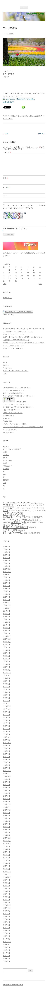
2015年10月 (7, 911)
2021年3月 (6, 729)
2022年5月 (6, 689)
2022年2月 (6, 698)
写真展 (5, 463)
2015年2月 (6, 933)
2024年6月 (6, 619)
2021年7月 (6, 717)
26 (28, 278)
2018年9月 (6, 813)
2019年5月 (6, 790)
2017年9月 (6, 846)
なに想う (6, 365)
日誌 (4, 483)
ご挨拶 (5, 452)
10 (16, 272)
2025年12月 (7, 569)
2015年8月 (6, 916)
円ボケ (7, 519)
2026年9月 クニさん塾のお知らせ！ (15, 371)
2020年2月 (6, 765)
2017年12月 (7, 838)
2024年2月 (6, 631)
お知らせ (6, 446)
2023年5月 (6, 656)
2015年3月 (6, 930)
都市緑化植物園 (13, 532)
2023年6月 (6, 653)
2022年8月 (6, 681)
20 (34, 275)
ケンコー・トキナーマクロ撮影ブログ (16, 404)
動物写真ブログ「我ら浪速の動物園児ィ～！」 (19, 407)
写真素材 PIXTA (20, 401)
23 (9, 278)
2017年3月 (6, 863)
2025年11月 (7, 572)
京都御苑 (29, 517)
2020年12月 (7, 737)
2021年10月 (7, 709)
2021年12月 (7, 703)
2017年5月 (6, 858)
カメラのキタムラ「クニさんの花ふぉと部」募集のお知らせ (23, 329)
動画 (4, 474)
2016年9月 (6, 880)
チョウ (24, 508)
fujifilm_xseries (10, 502)
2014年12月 (7, 939)
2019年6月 (6, 787)
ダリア (5, 508)
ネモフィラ (34, 508)
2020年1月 (6, 768)
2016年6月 (6, 888)
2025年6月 (6, 586)
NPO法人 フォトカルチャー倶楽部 (14, 424)
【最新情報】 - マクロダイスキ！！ (17, 331)
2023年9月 (6, 645)
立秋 (4, 373)
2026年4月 (6, 558)
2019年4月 (6, 793)
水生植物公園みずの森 (35, 523)
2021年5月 (6, 723)
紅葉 (8, 524)
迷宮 (5, 133)
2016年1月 (6, 902)
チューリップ (22, 116)
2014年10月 (7, 944)
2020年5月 (6, 757)
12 (28, 272)
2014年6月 (6, 956)
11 (21, 272)
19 (28, 275)
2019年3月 (6, 796)
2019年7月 (6, 785)
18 (22, 275)
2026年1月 (6, 566)
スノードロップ (37, 505)
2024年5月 (6, 622)
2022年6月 (6, 687)
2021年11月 (7, 706)
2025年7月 (6, 583)
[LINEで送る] (23, 107)
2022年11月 (7, 673)
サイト (5, 196)
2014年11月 (7, 942)
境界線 (41, 133)
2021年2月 (6, 731)
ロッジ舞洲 (41, 510)
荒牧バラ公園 (9, 530)
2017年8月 (6, 849)
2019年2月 (6, 799)
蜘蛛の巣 (20, 530)
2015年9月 (6, 914)
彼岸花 (37, 520)
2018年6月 (6, 821)
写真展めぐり (7, 466)
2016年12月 (7, 872)
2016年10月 (7, 877)
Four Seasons (7, 421)
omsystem (24, 502)
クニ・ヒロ (16, 334)
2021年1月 (6, 734)
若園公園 (32, 527)
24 (16, 278)
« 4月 (4, 284)
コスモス (8, 505)
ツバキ (28, 508)
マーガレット (26, 510)
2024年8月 (6, 614)
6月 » (40, 284)
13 (34, 272)
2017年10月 (7, 844)
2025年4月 (6, 591)
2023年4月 (6, 659)
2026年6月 (6, 552)
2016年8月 (6, 883)
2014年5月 (6, 958)
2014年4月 (6, 961)
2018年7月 (6, 818)
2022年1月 (6, 701)
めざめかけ (6, 334)
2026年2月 (6, 563)
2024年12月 (7, 603)
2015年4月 (6, 928)
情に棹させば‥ (8, 432)
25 (22, 278)
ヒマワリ (13, 510)
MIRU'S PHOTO (8, 415)
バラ (5, 510)
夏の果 (5, 362)
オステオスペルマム (37, 503)
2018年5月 (6, 824)
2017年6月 (6, 855)
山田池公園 (30, 520)
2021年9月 (6, 712)
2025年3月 (6, 594)
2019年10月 (7, 776)
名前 (5, 178)
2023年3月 (6, 661)
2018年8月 (6, 816)
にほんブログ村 (8, 102)
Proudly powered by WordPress (13, 985)
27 (34, 278)
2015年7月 (6, 919)
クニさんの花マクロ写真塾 (12, 449)
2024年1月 (6, 633)
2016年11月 (7, 874)
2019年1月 (6, 802)
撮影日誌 (6, 480)
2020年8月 (6, 748)
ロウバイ (34, 510)
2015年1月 (6, 936)
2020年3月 (6, 762)
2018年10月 (7, 810)
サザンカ (18, 505)
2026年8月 (6, 546)
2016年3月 (6, 897)
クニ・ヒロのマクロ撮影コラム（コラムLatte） (19, 396)
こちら (38, 253)
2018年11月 (7, 807)
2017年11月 (7, 841)
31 (16, 281)
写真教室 (6, 469)
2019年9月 (6, 779)
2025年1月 (6, 600)
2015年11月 (7, 908)
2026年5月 (6, 555)
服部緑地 (16, 522)
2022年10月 (7, 675)
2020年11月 (7, 740)
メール (6, 187)
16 (9, 275)
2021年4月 (6, 726)
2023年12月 (7, 636)
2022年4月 (6, 692)
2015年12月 (7, 905)
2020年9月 (6, 745)
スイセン (26, 505)
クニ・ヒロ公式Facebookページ (14, 393)
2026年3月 (6, 560)
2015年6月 (6, 922)
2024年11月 (7, 605)
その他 (5, 457)
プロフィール (7, 298)
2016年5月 (6, 891)
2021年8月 (6, 715)
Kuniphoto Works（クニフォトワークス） (17, 387)
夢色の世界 (6, 418)
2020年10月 (7, 743)
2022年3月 (6, 695)
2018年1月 (6, 835)
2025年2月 (6, 597)
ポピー (20, 510)
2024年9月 (6, 611)
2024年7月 (6, 617)
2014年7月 (6, 953)
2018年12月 (7, 804)
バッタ (41, 508)
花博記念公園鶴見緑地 (15, 527)
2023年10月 (7, 642)
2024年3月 (6, 628)
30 (9, 281)
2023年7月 (6, 650)
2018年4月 (6, 827)
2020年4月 (6, 759)
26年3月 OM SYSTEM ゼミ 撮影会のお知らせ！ (19, 343)
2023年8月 (6, 647)
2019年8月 (6, 782)
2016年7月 (6, 886)
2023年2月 (6, 664)
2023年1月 (6, 667)
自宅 (21, 525)
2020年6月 (6, 754)
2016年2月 (6, 900)
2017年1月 (6, 869)
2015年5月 (6, 925)
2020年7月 (6, 751)
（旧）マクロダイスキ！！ (12, 410)
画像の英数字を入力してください (15, 228)
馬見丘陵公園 (35, 533)
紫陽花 (15, 524)
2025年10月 (7, 574)
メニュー (24, 7)
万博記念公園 (33, 116)
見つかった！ (7, 368)
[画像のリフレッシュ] (25, 213)
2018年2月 (6, 832)
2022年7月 (6, 684)
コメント (7, 152)
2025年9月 (6, 577)
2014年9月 (6, 947)
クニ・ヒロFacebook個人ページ (14, 390)
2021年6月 (6, 720)
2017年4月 (6, 860)
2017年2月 (6, 866)
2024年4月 (6, 625)
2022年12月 (7, 670)
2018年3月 (6, 830)
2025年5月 (6, 588)
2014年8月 (6, 950)
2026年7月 (6, 549)
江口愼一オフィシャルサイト (12, 413)
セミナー (6, 455)
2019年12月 (7, 771)
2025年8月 (6, 580)
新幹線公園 (6, 523)
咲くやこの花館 (19, 519)
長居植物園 (27, 533)
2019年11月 (7, 773)
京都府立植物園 (14, 516)
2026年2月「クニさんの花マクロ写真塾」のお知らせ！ (21, 337)
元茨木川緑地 (38, 517)
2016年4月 (6, 894)
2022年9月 (6, 678)
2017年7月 (6, 852)
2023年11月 (7, 639)
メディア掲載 (7, 460)
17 (16, 275)
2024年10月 (7, 608)
